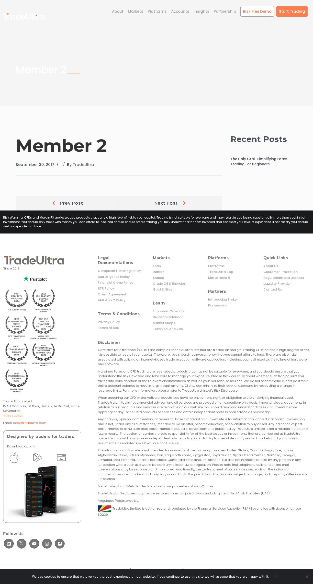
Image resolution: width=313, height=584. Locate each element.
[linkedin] (9, 544)
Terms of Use (108, 328)
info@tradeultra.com (29, 422)
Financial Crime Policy (115, 283)
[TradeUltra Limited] (24, 16)
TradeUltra (83, 164)
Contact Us (272, 290)
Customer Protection (280, 272)
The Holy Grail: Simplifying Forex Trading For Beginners (259, 161)
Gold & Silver (163, 290)
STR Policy (106, 289)
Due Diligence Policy (114, 277)
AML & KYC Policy (112, 300)
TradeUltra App (220, 272)
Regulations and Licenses (283, 278)
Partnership (217, 305)
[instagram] (47, 544)
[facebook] (60, 544)
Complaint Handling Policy (119, 271)
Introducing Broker (223, 300)
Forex (157, 266)
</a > (22, 457)
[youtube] (34, 544)
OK (276, 576)
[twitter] (21, 544)
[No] (306, 576)
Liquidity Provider (277, 284)
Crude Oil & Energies (169, 284)
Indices (158, 272)
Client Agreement (112, 294)
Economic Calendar (169, 311)
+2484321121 (12, 415)
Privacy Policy (109, 322)
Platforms (216, 266)
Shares (158, 278)
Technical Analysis (168, 329)
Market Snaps (164, 323)
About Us (270, 266)
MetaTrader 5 (219, 278)
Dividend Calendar (168, 317)
